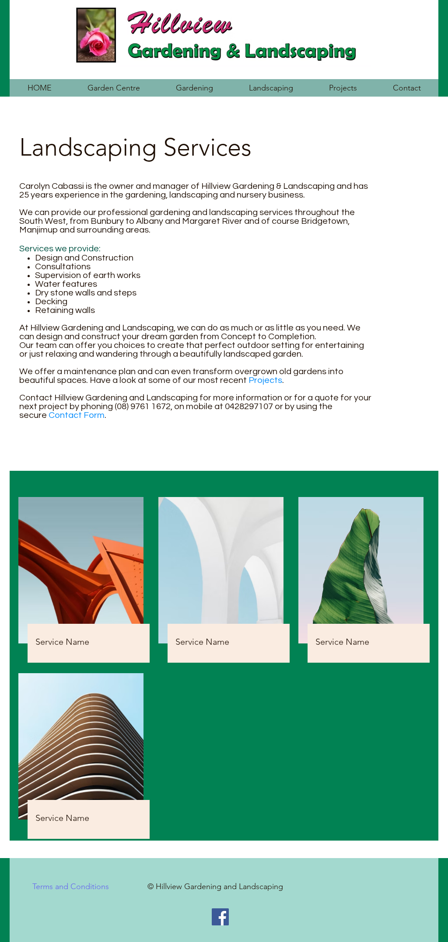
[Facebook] (220, 916)
